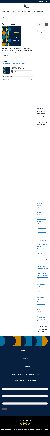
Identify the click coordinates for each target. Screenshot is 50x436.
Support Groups (40, 11)
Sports (38, 251)
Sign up (8, 11)
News (12, 63)
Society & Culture (41, 248)
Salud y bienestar (41, 304)
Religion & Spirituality (42, 244)
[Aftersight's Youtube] (29, 423)
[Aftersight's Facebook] (21, 423)
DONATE (39, 309)
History (38, 216)
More (28, 14)
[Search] (46, 24)
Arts (38, 207)
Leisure (38, 223)
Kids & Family (40, 221)
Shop (11, 14)
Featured (39, 205)
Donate (13, 11)
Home (4, 11)
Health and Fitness (41, 219)
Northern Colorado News (19, 63)
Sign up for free (40, 111)
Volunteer (5, 14)
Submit (4, 409)
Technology (39, 253)
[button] (3, 17)
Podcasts (24, 11)
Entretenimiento (40, 297)
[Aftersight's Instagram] (26, 423)
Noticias (39, 299)
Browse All (39, 203)
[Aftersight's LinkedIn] (24, 423)
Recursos (39, 301)
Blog (14, 14)
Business (39, 209)
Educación (39, 295)
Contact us (39, 329)
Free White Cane (31, 11)
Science (39, 246)
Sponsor (18, 14)
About (18, 11)
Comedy (39, 212)
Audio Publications (6, 63)
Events (23, 14)
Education (39, 214)
